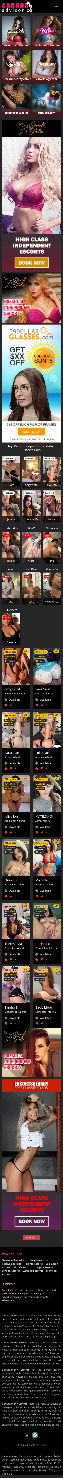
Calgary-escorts (44, 1267)
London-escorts (11, 1270)
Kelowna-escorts (11, 1263)
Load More (31, 1237)
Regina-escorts (39, 1260)
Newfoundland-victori (14, 1260)
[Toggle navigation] (56, 6)
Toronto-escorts (33, 1263)
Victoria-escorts (23, 1267)
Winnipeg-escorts (33, 1270)
